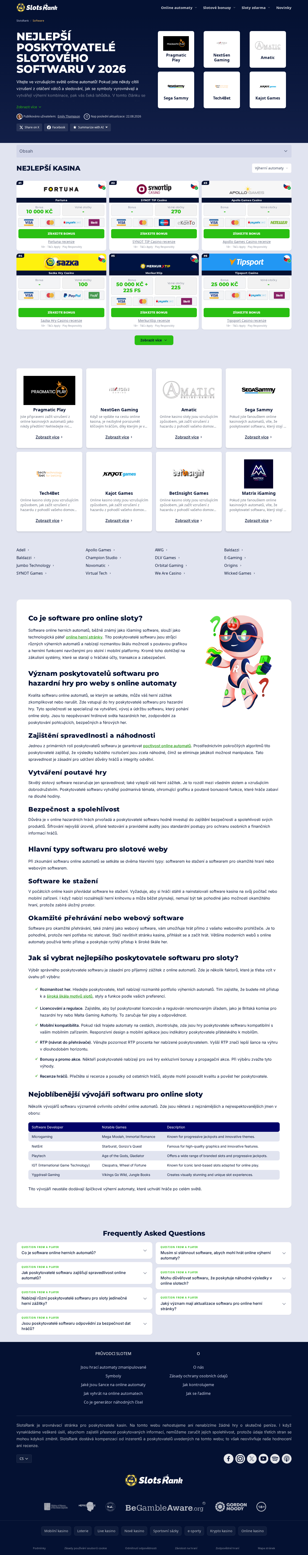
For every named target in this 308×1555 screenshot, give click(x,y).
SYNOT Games (30, 573)
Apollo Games (99, 550)
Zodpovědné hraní (227, 1548)
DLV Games (166, 557)
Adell (21, 550)
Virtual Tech (97, 573)
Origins (231, 565)
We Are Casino (168, 573)
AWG (160, 550)
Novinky (284, 7)
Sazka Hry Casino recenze (61, 320)
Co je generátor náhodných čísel (113, 1402)
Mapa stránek (266, 1548)
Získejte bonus (61, 233)
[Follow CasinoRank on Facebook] (228, 1459)
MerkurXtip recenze (154, 320)
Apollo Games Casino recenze (247, 241)
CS (22, 1458)
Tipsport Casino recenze (246, 320)
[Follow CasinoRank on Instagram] (240, 1459)
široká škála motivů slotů (69, 996)
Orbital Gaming (169, 565)
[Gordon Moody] (231, 1507)
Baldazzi (232, 550)
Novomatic (96, 565)
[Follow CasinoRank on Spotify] (275, 1459)
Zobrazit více (151, 340)
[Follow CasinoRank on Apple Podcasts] (287, 1459)
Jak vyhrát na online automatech (113, 1393)
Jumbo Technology (33, 565)
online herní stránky (84, 637)
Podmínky (39, 1548)
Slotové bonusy (217, 7)
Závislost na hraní (186, 1548)
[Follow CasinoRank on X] (252, 1459)
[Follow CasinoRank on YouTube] (263, 1459)
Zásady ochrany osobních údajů (198, 1376)
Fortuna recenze (61, 241)
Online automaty (176, 7)
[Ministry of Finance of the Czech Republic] (55, 1507)
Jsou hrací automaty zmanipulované (113, 1367)
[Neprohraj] (87, 1507)
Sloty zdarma (254, 7)
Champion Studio (102, 557)
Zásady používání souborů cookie (85, 1548)
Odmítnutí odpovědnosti (141, 1548)
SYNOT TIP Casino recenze (153, 241)
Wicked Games (238, 573)
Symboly (113, 1376)
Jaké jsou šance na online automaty (113, 1384)
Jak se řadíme (198, 1393)
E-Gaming (233, 557)
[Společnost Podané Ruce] (110, 1507)
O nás (198, 1367)
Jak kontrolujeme (198, 1384)
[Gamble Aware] (166, 1507)
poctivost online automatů (167, 745)
